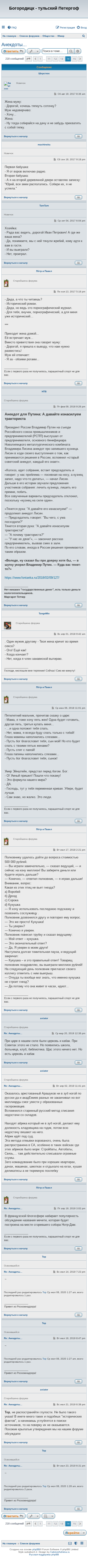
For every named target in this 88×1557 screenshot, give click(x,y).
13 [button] (61, 58)
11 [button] (49, 58)
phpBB (36, 1549)
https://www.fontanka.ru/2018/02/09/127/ (32, 577)
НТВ (44, 391)
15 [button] (74, 58)
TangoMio (44, 613)
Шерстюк (44, 73)
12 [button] (55, 58)
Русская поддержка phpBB (44, 1554)
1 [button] (40, 58)
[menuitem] (12, 27)
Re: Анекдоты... (13, 1033)
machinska (44, 144)
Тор (44, 1256)
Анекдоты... (14, 44)
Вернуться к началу (16, 136)
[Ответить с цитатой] (78, 136)
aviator (44, 1018)
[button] (28, 58)
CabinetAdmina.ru (60, 1552)
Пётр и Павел (44, 271)
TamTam (44, 205)
